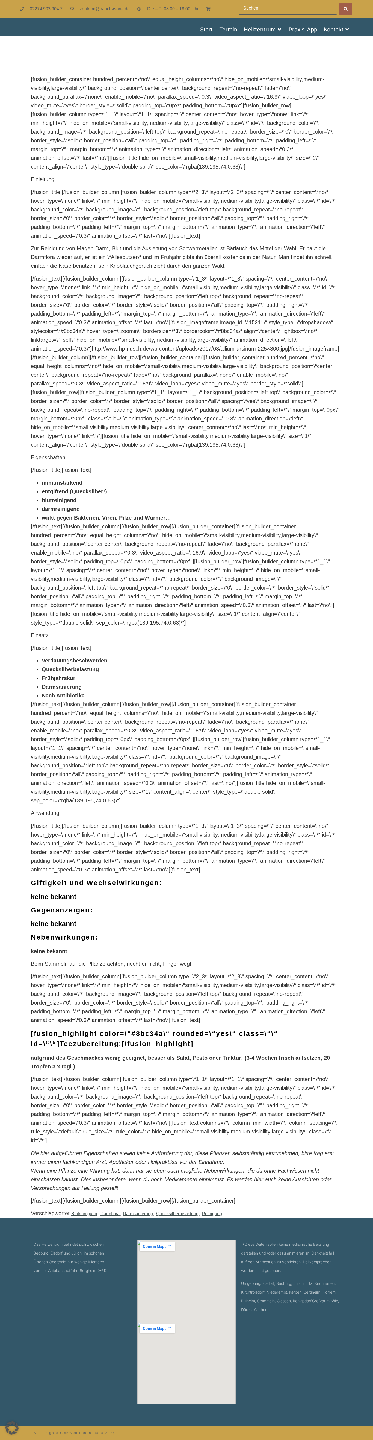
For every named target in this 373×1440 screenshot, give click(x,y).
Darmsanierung (138, 1213)
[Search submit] (345, 9)
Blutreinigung (84, 1213)
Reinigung (212, 1213)
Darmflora (110, 1213)
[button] (263, 29)
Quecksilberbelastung (177, 1213)
